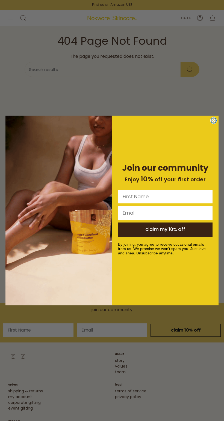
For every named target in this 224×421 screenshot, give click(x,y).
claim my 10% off (165, 229)
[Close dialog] (213, 120)
